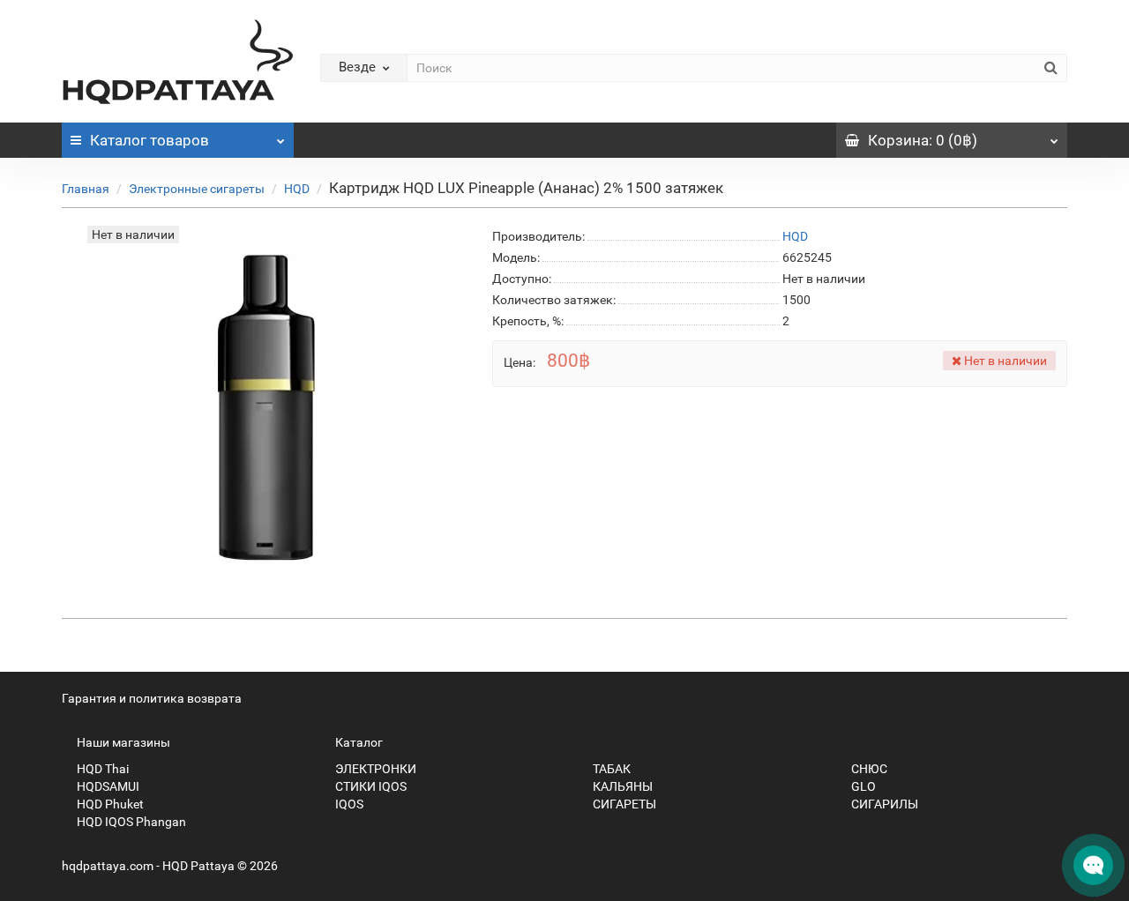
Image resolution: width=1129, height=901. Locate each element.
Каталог (149, 140)
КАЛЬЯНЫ (621, 786)
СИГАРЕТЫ (623, 804)
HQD (297, 189)
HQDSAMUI (106, 786)
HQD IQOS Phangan (130, 822)
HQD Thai (101, 769)
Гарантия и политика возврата (152, 698)
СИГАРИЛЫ (883, 804)
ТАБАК (610, 769)
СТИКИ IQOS (370, 786)
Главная (85, 189)
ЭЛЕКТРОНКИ (374, 769)
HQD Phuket (109, 804)
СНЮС (868, 769)
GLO (862, 786)
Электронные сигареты (197, 189)
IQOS (348, 804)
